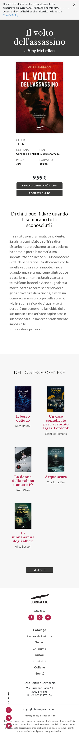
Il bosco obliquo (23, 418)
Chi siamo (39, 648)
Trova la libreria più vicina (39, 185)
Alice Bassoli (23, 426)
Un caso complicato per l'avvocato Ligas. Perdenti (56, 422)
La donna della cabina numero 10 (23, 481)
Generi (39, 642)
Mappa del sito (48, 715)
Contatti (39, 661)
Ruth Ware (23, 490)
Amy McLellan (41, 50)
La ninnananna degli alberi (23, 537)
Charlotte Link (56, 482)
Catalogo (39, 630)
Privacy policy (32, 715)
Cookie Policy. (11, 15)
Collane (39, 667)
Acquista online (39, 193)
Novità (39, 673)
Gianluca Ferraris (56, 433)
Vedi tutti (39, 569)
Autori (39, 655)
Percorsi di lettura (40, 636)
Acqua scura (56, 477)
